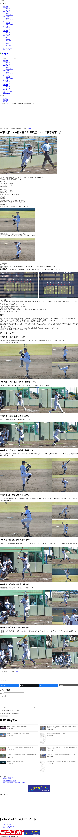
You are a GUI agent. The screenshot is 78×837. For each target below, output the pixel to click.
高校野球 (5, 7)
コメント (3, 707)
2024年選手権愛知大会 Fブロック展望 (56, 733)
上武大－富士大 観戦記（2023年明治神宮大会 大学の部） (21, 747)
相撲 (7, 43)
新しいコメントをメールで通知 (10, 710)
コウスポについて (8, 48)
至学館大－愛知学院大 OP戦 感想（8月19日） (18, 733)
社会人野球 (6, 16)
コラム (8, 39)
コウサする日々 (7, 35)
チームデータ (9, 10)
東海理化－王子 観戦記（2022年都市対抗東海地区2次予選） (61, 754)
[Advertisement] (39, 116)
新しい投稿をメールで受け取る (10, 713)
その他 (5, 37)
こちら (16, 671)
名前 (2, 693)
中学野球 (5, 31)
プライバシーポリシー (9, 826)
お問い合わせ (6, 49)
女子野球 (5, 26)
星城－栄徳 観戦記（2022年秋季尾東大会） (15, 782)
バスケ (8, 42)
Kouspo (8, 836)
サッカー (8, 40)
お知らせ (8, 45)
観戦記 (8, 8)
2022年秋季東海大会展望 (9, 781)
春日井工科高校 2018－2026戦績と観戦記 (17, 726)
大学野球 (5, 11)
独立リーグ (6, 21)
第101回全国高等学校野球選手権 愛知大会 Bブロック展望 (61, 761)
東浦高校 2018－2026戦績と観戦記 (15, 761)
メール (2, 696)
